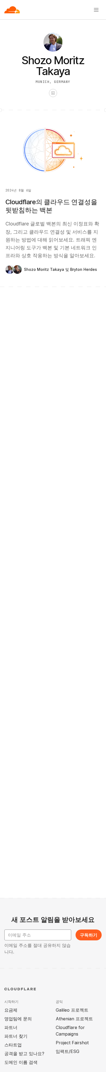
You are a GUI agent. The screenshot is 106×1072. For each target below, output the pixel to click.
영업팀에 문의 (18, 1018)
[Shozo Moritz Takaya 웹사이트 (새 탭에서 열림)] (53, 93)
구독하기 (88, 935)
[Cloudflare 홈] (12, 9)
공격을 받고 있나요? (24, 1053)
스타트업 (13, 1045)
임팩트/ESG (67, 1051)
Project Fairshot (72, 1042)
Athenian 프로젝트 (74, 1018)
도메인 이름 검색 (21, 1062)
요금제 (10, 1010)
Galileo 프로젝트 (72, 1010)
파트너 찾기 (15, 1036)
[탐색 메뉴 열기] (96, 9)
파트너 (10, 1027)
